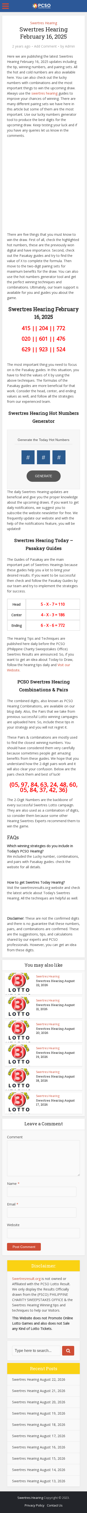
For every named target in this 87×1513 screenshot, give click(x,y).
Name (13, 1183)
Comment (15, 1137)
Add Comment (45, 46)
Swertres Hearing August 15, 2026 (38, 1458)
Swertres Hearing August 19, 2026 (55, 1054)
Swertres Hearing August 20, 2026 (55, 1030)
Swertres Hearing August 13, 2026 (38, 1481)
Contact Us (55, 1505)
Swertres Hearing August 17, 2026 (55, 1102)
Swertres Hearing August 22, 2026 (55, 983)
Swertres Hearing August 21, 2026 (55, 1007)
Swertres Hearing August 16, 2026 (38, 1447)
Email (12, 1204)
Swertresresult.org (26, 1278)
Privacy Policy (34, 1505)
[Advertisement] (43, 186)
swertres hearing (44, 93)
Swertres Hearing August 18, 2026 (55, 1078)
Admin (70, 46)
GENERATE (43, 476)
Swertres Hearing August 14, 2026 (38, 1469)
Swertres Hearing (43, 23)
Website (13, 1225)
